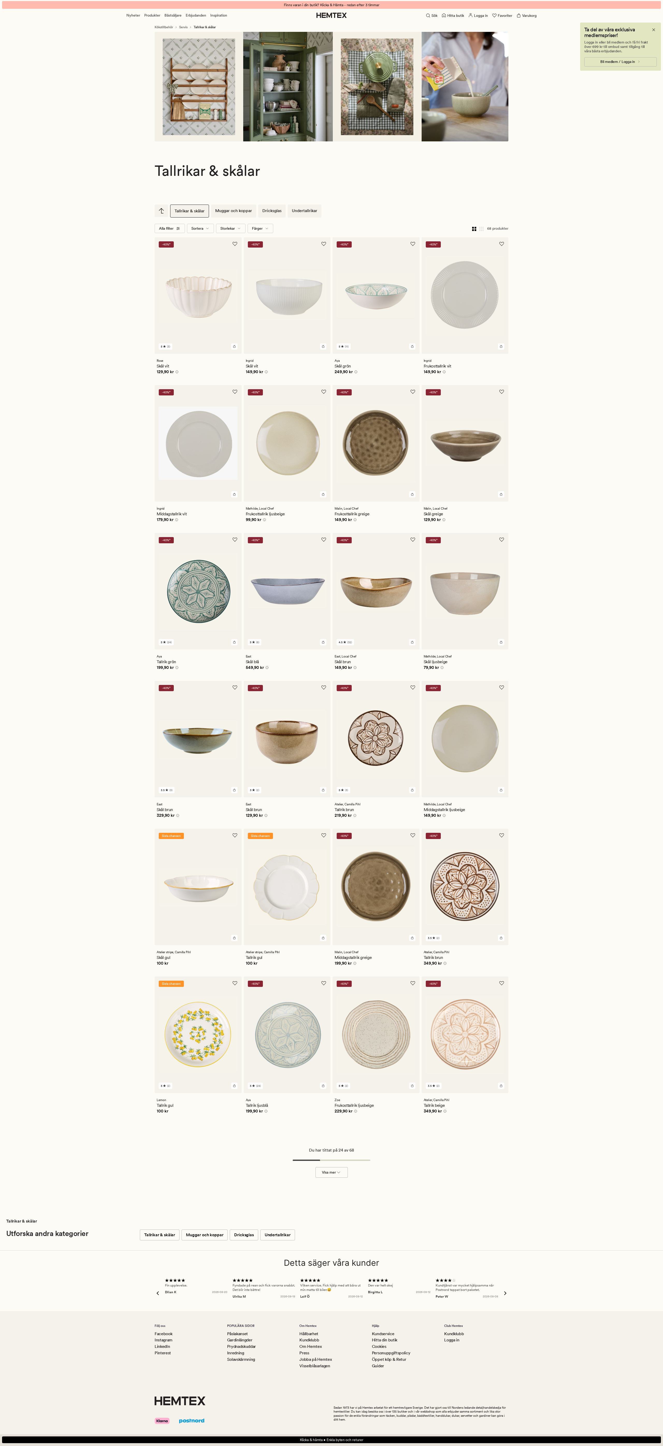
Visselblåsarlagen (314, 1365)
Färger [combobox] (257, 228)
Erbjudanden (196, 15)
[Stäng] (654, 30)
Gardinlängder (240, 1339)
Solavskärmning (241, 1359)
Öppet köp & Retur (389, 1359)
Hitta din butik (384, 1339)
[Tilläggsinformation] (176, 372)
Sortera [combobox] (197, 228)
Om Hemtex (310, 1346)
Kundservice (383, 1333)
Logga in (451, 1339)
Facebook (163, 1333)
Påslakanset (237, 1333)
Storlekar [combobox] (227, 228)
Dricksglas (272, 210)
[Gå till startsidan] (331, 15)
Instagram (163, 1339)
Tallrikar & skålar (190, 210)
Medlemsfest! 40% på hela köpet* (331, 5)
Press (304, 1352)
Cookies (379, 1346)
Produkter (152, 15)
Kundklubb (309, 1339)
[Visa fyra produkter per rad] (474, 228)
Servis (183, 27)
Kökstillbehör (164, 27)
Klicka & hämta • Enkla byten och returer (331, 1440)
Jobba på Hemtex (315, 1359)
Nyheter (133, 15)
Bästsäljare (173, 15)
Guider (378, 1365)
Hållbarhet (308, 1333)
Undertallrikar (304, 210)
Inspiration (218, 15)
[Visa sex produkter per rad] (481, 228)
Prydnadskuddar (241, 1346)
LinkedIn (162, 1346)
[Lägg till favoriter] (235, 244)
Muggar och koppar (233, 210)
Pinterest (163, 1352)
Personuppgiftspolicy (391, 1352)
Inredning (235, 1352)
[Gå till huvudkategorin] (161, 211)
